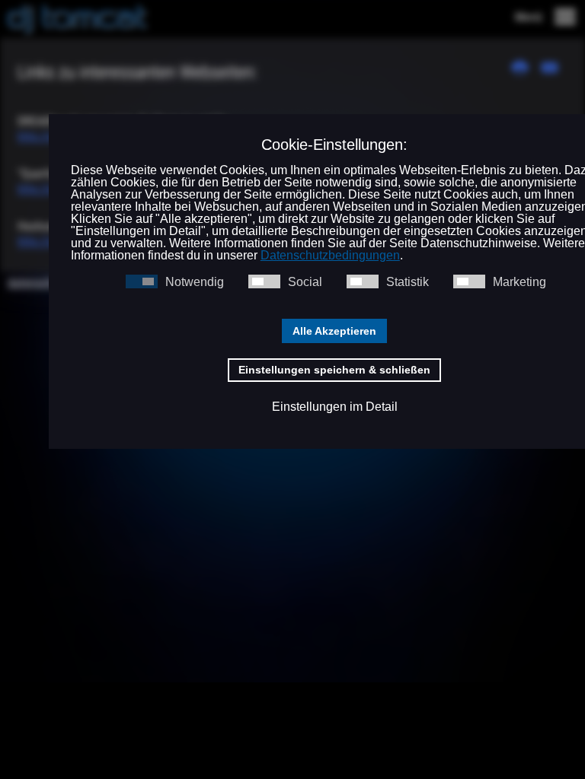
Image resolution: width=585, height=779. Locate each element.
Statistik (407, 282)
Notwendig (194, 282)
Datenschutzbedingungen (330, 255)
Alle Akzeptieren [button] (334, 331)
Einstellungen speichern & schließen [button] (334, 370)
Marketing (519, 282)
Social (305, 282)
